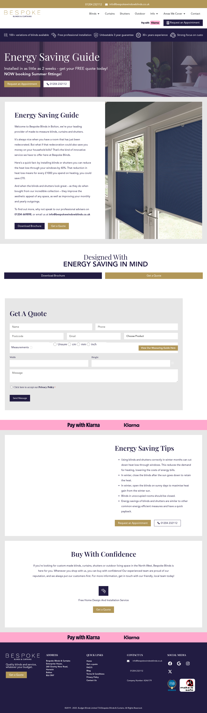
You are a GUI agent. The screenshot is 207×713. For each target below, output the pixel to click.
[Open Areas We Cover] (184, 14)
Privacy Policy (46, 387)
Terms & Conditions (95, 674)
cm (74, 344)
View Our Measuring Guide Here (158, 348)
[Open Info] (157, 14)
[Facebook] (170, 663)
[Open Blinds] (98, 14)
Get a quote (92, 664)
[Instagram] (188, 663)
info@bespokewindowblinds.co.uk (129, 4)
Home (89, 661)
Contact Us (92, 680)
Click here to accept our (35, 387)
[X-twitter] (170, 671)
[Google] (179, 663)
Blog (89, 670)
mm (83, 344)
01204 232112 (93, 4)
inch (94, 344)
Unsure (62, 344)
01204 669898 (23, 214)
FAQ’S (89, 667)
